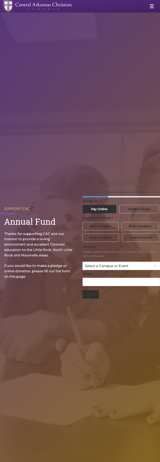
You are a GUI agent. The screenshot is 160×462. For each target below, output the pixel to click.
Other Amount (140, 238)
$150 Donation (101, 238)
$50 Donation (100, 226)
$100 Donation (140, 226)
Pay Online (99, 209)
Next (91, 294)
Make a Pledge (139, 209)
